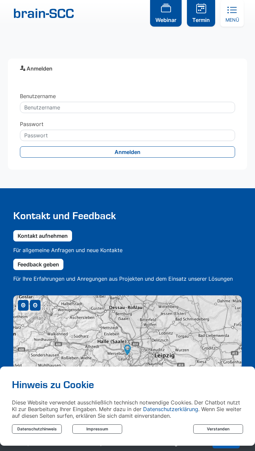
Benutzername (38, 96)
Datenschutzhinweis (37, 429)
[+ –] (127, 355)
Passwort (31, 124)
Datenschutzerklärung (170, 409)
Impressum (97, 429)
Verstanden (218, 429)
